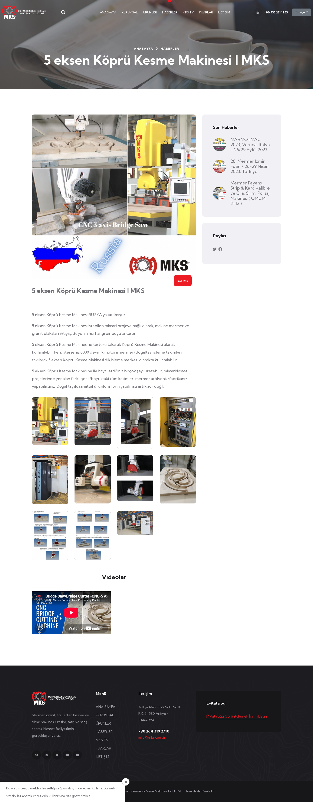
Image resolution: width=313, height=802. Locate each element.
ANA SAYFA (108, 12)
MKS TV (188, 12)
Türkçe (300, 12)
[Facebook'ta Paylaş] (220, 249)
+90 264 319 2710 (153, 731)
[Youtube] (67, 755)
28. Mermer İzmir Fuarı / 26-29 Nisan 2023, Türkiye (249, 166)
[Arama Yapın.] (63, 12)
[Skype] (36, 755)
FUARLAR (206, 12)
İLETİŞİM (224, 12)
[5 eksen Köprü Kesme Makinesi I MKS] (50, 421)
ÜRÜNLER (150, 12)
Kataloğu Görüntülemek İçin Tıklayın (238, 716)
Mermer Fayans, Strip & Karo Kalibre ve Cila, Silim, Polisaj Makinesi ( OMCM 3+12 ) (250, 193)
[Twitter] (57, 755)
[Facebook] (46, 755)
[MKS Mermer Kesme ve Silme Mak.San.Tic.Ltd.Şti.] (27, 11)
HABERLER (169, 12)
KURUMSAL (130, 12)
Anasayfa (143, 49)
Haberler (170, 49)
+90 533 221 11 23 (276, 12)
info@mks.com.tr (151, 737)
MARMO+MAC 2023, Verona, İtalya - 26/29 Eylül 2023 (250, 144)
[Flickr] (77, 755)
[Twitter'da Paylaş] (215, 249)
